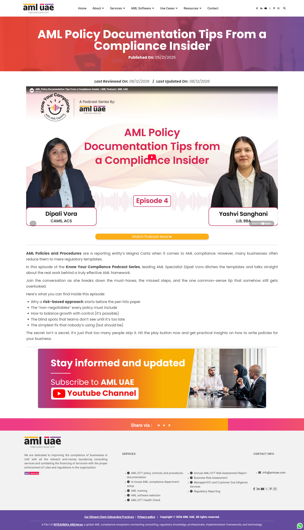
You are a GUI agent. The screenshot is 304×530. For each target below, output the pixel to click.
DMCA (27, 473)
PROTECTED (34, 473)
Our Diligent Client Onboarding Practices (109, 517)
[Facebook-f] (257, 8)
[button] (284, 8)
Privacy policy (146, 517)
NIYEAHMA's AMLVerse (68, 524)
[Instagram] (278, 8)
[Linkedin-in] (261, 8)
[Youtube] (266, 8)
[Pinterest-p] (274, 8)
